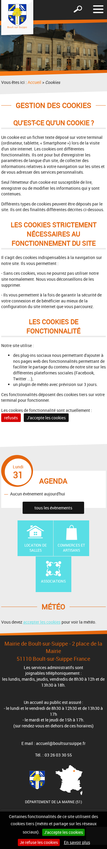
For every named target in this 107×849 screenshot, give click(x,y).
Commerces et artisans (71, 548)
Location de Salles (35, 548)
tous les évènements (53, 508)
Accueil (34, 82)
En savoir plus (77, 842)
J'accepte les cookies (63, 832)
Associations (53, 581)
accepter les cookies (42, 622)
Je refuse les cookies (39, 842)
